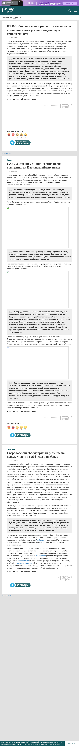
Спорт (9, 160)
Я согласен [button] (71, 743)
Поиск (70, 11)
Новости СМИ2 (7, 153)
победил (40, 540)
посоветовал (41, 556)
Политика (11, 449)
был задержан (23, 561)
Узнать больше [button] (55, 744)
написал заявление (25, 563)
